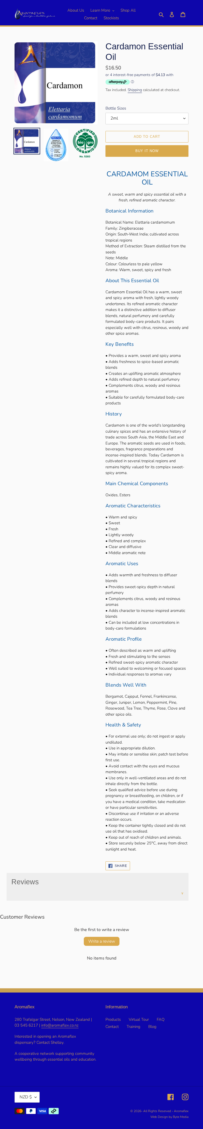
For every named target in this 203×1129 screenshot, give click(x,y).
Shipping (135, 89)
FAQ (160, 1019)
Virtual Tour (139, 1019)
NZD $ (26, 1097)
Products (113, 1019)
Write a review (101, 941)
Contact (112, 1026)
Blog (152, 1026)
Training (133, 1026)
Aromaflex (181, 1111)
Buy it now (147, 151)
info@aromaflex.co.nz (60, 1025)
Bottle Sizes (115, 108)
